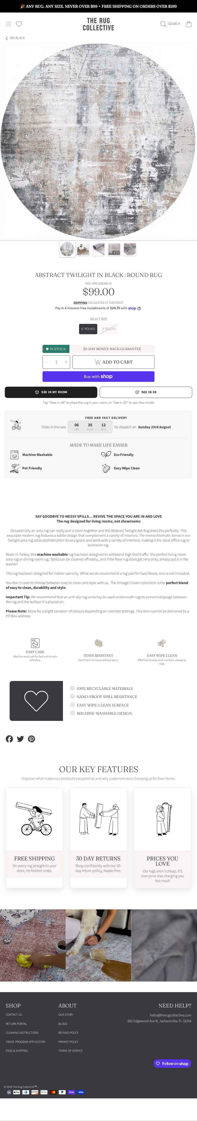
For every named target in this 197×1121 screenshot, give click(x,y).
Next (192, 142)
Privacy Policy (68, 1042)
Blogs (62, 1024)
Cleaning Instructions (22, 1033)
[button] (8, 24)
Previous (5, 142)
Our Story (65, 1015)
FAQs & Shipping (17, 1051)
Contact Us (14, 1015)
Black (17, 38)
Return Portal (16, 1024)
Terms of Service (70, 1051)
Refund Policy (68, 1033)
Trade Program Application (25, 1042)
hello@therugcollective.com (170, 1015)
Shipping (80, 303)
